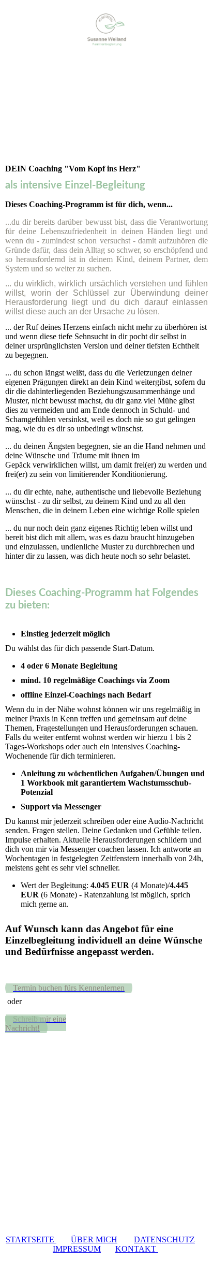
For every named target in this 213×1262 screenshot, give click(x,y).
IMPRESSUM (77, 1248)
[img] (107, 30)
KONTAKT (136, 1248)
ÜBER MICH (94, 1239)
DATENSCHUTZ (164, 1239)
